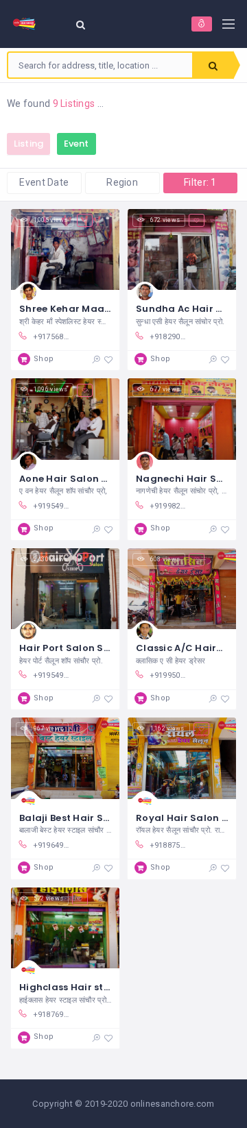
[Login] (201, 24)
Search (212, 65)
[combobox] (100, 65)
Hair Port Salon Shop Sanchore (96, 647)
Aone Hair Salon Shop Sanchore (98, 478)
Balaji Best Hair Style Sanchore (95, 817)
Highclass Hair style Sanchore (93, 987)
